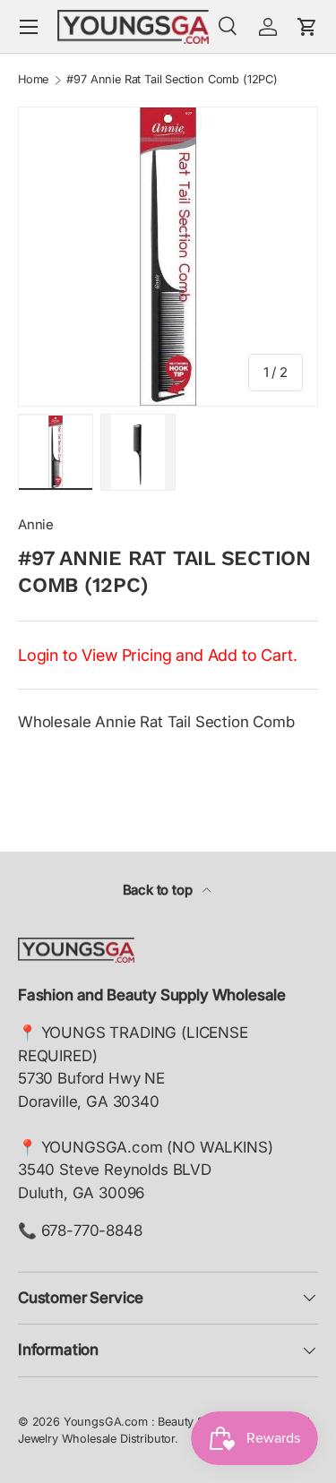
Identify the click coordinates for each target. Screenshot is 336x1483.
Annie (36, 525)
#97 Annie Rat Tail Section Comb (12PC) (172, 80)
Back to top (159, 890)
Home (33, 80)
